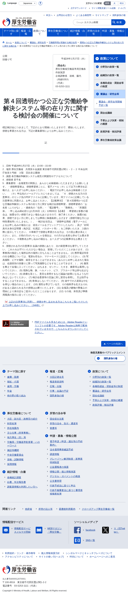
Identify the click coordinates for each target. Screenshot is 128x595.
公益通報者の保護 (59, 467)
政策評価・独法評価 (110, 131)
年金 (9, 391)
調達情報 (54, 454)
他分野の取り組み (16, 395)
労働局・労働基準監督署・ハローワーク (23, 444)
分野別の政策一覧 (109, 66)
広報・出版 (56, 386)
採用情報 (11, 464)
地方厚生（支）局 (16, 437)
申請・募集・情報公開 (63, 435)
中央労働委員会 (15, 455)
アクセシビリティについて (19, 556)
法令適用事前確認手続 (61, 449)
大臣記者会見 (57, 377)
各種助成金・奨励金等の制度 (112, 85)
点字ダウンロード (79, 8)
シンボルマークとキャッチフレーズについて (89, 553)
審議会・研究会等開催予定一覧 (110, 103)
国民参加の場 (119, 15)
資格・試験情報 (15, 459)
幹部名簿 (11, 423)
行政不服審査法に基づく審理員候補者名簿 (66, 492)
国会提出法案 (57, 418)
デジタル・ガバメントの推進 (65, 476)
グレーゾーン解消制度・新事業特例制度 (66, 461)
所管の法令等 (58, 413)
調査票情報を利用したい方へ (22, 486)
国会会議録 (106, 112)
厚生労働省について (19, 413)
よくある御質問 (83, 15)
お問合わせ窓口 (64, 15)
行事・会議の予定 (59, 391)
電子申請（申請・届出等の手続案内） (66, 443)
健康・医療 (13, 377)
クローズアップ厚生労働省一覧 (98, 509)
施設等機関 (13, 450)
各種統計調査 (14, 477)
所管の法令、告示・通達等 (64, 423)
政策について (109, 58)
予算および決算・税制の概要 (112, 122)
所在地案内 (13, 428)
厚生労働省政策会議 (110, 140)
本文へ (49, 15)
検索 (119, 22)
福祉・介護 (13, 381)
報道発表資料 (57, 381)
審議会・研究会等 (109, 94)
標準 (107, 3)
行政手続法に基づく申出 (63, 485)
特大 (122, 3)
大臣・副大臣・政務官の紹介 (22, 418)
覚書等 (53, 428)
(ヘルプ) (122, 8)
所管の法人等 (45, 509)
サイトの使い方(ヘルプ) (51, 556)
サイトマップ (101, 15)
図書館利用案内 (67, 509)
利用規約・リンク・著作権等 (20, 553)
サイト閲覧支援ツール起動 (104, 8)
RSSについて (77, 556)
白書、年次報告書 (16, 482)
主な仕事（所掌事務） (18, 432)
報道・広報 (56, 371)
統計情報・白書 (16, 471)
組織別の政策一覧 (109, 75)
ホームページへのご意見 (102, 556)
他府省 (28, 509)
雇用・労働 (13, 386)
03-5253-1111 (21, 585)
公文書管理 (56, 481)
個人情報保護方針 (50, 553)
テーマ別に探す (16, 371)
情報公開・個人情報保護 (63, 471)
